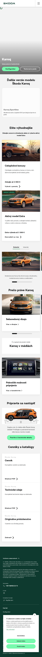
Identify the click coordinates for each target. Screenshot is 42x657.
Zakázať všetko (21, 641)
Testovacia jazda (30, 69)
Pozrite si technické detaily (21, 438)
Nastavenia (21, 635)
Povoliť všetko (21, 646)
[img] (9, 3)
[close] (34, 615)
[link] (21, 165)
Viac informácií (10, 629)
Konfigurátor (11, 69)
